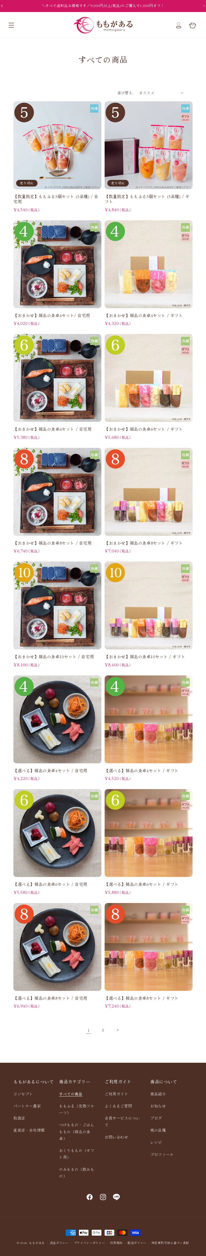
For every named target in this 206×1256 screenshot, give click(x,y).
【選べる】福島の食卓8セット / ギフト (142, 998)
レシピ (156, 1142)
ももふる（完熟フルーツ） (76, 1109)
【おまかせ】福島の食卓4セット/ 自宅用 (51, 315)
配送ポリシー (137, 1242)
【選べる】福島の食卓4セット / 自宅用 (50, 770)
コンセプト (23, 1094)
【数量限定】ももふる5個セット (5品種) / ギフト (147, 199)
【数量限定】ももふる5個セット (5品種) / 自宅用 (55, 199)
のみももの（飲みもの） (76, 1172)
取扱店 (19, 1118)
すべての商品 (71, 1094)
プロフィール (162, 1154)
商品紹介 (158, 1094)
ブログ (156, 1118)
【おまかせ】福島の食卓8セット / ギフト (144, 543)
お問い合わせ (116, 1137)
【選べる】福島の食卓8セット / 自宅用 (50, 998)
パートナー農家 (27, 1106)
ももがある (37, 1242)
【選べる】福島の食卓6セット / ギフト (142, 884)
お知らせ (158, 1106)
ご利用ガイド (116, 1094)
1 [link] (88, 1030)
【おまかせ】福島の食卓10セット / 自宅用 (53, 656)
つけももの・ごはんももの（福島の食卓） (76, 1131)
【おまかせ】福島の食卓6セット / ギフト (144, 429)
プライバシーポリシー (89, 1242)
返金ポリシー (59, 1242)
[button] (11, 25)
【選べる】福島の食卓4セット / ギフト (142, 770)
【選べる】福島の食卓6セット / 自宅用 (50, 884)
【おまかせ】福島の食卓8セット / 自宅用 (52, 543)
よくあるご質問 (118, 1106)
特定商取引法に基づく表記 (170, 1242)
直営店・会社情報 (29, 1130)
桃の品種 (158, 1130)
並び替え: (125, 92)
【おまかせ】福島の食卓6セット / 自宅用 (52, 429)
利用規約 (116, 1242)
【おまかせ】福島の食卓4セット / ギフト (144, 315)
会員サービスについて (122, 1121)
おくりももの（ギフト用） (76, 1154)
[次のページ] (117, 1030)
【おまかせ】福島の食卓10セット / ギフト (145, 656)
